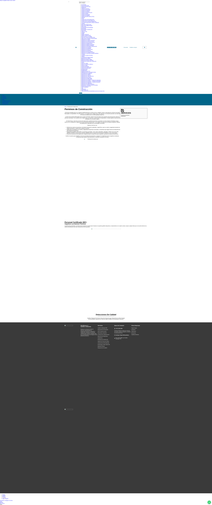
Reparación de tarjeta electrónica (87, 84)
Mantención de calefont (85, 58)
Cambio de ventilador (85, 15)
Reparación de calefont (85, 74)
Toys (82, 88)
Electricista (133, 332)
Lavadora (83, 54)
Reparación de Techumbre (103, 329)
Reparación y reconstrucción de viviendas (89, 85)
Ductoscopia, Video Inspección (104, 344)
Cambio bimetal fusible (85, 9)
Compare (4, 497)
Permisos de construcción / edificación (88, 61)
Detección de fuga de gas (86, 24)
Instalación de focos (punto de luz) (88, 42)
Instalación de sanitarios (86, 50)
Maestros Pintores (101, 346)
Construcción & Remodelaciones (87, 19)
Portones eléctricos (85, 66)
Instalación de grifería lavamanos (87, 44)
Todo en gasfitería (84, 87)
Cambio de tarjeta (84, 13)
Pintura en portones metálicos (87, 64)
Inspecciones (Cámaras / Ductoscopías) (89, 38)
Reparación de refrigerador (86, 83)
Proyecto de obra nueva (86, 68)
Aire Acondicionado (85, 5)
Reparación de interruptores (86, 79)
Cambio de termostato (85, 14)
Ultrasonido (83, 89)
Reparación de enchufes (86, 77)
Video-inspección (84, 90)
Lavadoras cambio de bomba (87, 55)
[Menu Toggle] (76, 47)
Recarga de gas (84, 69)
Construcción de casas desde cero (88, 20)
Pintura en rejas (84, 65)
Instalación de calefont (85, 39)
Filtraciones (83, 30)
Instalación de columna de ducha (87, 41)
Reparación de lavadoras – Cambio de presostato (91, 81)
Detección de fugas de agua (86, 25)
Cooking (83, 23)
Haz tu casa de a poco (102, 331)
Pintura (82, 62)
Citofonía (83, 17)
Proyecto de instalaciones (86, 67)
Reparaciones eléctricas (86, 86)
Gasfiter (82, 33)
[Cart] (144, 47)
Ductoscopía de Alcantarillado (87, 27)
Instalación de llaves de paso (87, 49)
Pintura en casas (84, 63)
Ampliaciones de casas (85, 6)
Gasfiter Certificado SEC (86, 35)
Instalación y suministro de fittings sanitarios (89, 53)
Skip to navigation (3, 0)
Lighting (82, 56)
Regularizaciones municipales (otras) (88, 72)
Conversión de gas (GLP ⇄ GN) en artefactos (90, 22)
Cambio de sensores (85, 11)
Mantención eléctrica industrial (87, 60)
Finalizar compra (133, 47)
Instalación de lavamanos (86, 47)
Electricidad (83, 28)
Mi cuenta (126, 47)
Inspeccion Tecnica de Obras (103, 341)
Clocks (82, 18)
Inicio (66, 106)
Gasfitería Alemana (135, 334)
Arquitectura (83, 7)
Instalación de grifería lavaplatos (87, 45)
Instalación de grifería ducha (86, 43)
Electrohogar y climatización (86, 29)
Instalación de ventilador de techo (87, 52)
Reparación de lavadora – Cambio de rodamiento (91, 80)
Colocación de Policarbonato (103, 342)
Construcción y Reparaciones (103, 334)
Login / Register (5, 498)
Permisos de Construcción (103, 339)
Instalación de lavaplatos (86, 48)
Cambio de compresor (85, 10)
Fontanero (133, 329)
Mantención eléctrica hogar (86, 59)
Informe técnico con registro (86, 36)
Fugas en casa (84, 31)
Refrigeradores (84, 70)
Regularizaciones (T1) (85, 71)
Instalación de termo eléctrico (87, 51)
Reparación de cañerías (86, 75)
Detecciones (83, 26)
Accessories (83, 4)
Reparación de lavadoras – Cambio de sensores (90, 82)
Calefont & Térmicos (85, 8)
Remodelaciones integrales (86, 73)
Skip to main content (11, 0)
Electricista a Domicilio (102, 332)
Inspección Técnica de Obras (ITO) (88, 37)
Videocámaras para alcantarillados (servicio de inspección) (92, 91)
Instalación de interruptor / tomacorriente (89, 46)
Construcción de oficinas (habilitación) (88, 21)
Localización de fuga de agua (87, 57)
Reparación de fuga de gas (86, 78)
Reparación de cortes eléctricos (87, 76)
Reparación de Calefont (102, 347)
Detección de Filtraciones (103, 336)
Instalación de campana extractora (88, 40)
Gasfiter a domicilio (85, 34)
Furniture (83, 32)
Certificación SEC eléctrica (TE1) (87, 16)
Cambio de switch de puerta (86, 12)
